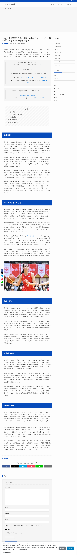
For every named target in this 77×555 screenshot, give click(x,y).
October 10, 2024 (39, 98)
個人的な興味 (14, 122)
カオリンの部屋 (8, 4)
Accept (70, 548)
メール (7, 513)
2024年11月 (58, 49)
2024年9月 (57, 55)
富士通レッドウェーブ (33, 236)
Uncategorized (58, 82)
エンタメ (57, 85)
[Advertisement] (38, 20)
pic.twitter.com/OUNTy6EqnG (27, 95)
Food (56, 75)
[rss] (72, 1)
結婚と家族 (13, 117)
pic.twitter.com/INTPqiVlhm (40, 77)
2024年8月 (57, 58)
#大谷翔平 (22, 77)
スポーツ (5, 43)
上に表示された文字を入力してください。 (15, 533)
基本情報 (12, 112)
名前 (6, 507)
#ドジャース (29, 77)
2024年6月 (57, 65)
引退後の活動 (14, 119)
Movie (56, 78)
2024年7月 (57, 62)
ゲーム (57, 88)
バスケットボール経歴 (16, 114)
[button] (6, 466)
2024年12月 (58, 46)
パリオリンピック (59, 94)
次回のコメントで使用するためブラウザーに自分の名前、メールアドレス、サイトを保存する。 (27, 525)
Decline (62, 548)
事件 (56, 97)
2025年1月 (57, 43)
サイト (6, 519)
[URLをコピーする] (48, 466)
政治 (56, 100)
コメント (7, 487)
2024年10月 (58, 52)
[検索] (74, 1)
